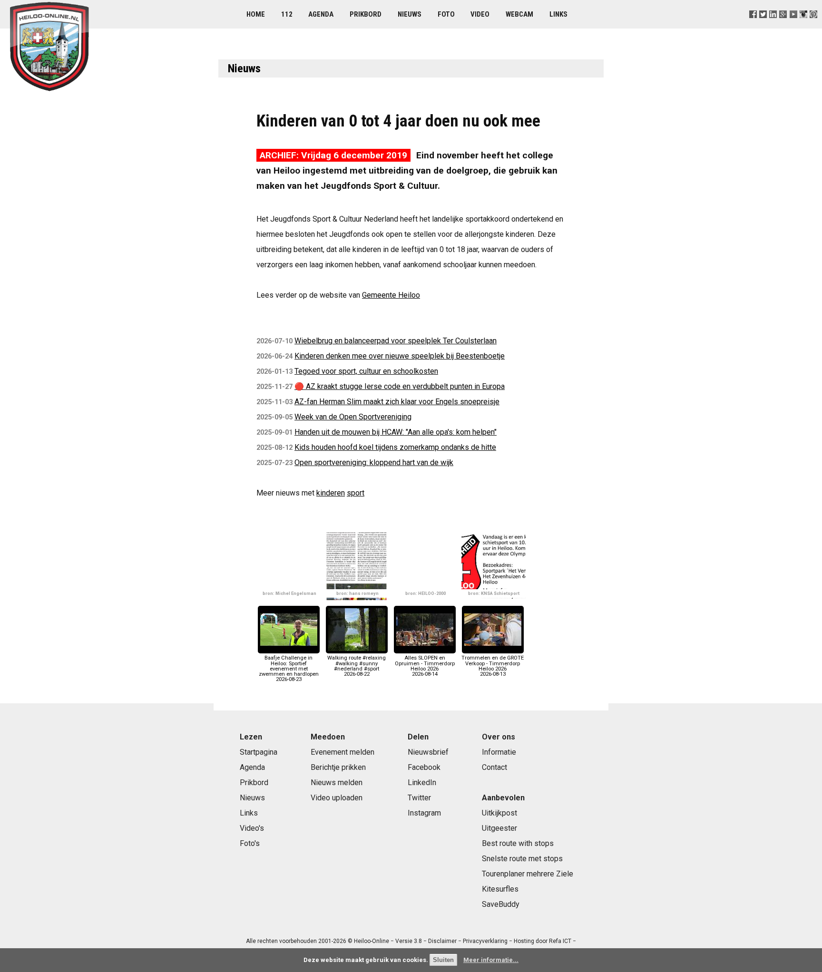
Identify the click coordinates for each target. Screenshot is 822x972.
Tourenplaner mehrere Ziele (527, 873)
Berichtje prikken (338, 767)
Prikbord (366, 14)
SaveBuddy (500, 904)
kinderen (330, 492)
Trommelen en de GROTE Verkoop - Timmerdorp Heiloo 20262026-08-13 (492, 666)
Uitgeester (499, 828)
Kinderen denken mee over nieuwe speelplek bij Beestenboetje (399, 355)
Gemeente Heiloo (391, 295)
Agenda (320, 14)
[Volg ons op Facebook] (753, 25)
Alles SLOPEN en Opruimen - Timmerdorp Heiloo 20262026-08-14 (425, 666)
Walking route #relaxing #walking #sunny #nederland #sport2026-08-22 (356, 666)
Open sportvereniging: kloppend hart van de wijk (373, 462)
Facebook (424, 767)
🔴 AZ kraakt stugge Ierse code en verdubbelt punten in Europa (399, 386)
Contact (494, 767)
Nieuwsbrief (428, 752)
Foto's (250, 843)
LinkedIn (422, 782)
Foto (446, 14)
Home (255, 14)
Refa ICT (560, 941)
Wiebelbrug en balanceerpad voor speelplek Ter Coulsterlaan (395, 340)
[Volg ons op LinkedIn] (773, 25)
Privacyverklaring (485, 941)
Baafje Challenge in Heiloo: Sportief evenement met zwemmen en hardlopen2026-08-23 (289, 668)
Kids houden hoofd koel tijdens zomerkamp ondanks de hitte (395, 447)
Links (558, 14)
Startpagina (258, 752)
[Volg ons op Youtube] (793, 25)
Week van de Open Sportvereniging (352, 416)
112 (287, 14)
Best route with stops (518, 843)
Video (479, 14)
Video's (252, 828)
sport (355, 492)
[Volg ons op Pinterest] (813, 25)
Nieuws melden (336, 782)
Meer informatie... (491, 959)
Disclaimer (442, 941)
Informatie (499, 752)
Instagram (424, 812)
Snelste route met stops (522, 858)
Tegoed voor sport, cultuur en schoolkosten (366, 371)
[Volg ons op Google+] (783, 25)
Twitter (419, 797)
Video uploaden (336, 797)
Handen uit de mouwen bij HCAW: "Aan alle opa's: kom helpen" (395, 432)
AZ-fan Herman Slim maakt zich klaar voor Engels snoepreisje (396, 401)
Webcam (519, 14)
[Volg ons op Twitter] (763, 25)
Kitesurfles (500, 889)
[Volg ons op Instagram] (803, 25)
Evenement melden (342, 752)
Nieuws (409, 14)
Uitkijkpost (499, 812)
